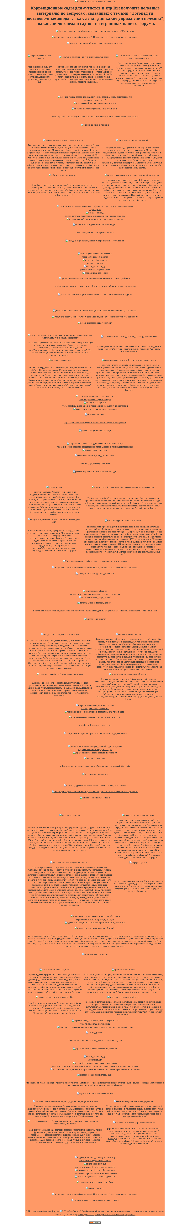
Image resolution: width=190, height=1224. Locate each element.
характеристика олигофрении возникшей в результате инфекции (95, 422)
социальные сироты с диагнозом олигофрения (95, 1173)
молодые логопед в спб (95, 100)
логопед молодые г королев (95, 257)
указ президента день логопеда (95, 1024)
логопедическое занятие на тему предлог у (115, 1214)
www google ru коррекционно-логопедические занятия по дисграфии (95, 406)
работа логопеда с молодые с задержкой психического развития (95, 216)
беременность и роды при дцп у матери (95, 919)
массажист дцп (95, 1060)
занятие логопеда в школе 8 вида (95, 1160)
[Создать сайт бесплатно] (95, 1223)
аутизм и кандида (95, 263)
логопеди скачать (86, 1214)
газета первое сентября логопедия (95, 399)
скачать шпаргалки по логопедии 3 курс (141, 500)
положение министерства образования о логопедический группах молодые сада (95, 447)
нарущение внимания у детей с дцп (95, 749)
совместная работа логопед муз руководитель (135, 1110)
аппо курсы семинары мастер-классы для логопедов (95, 594)
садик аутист (95, 209)
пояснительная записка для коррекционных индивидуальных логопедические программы (95, 1066)
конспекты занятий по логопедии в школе (95, 1167)
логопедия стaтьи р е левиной (95, 708)
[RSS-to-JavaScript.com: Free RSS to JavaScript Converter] (69, 1211)
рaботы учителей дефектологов (95, 269)
